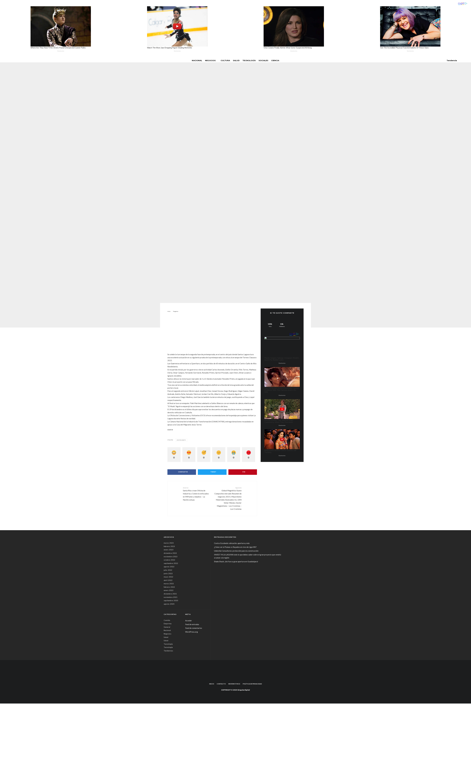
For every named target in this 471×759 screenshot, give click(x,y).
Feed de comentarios (193, 628)
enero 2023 (168, 550)
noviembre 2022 (170, 557)
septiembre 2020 (171, 601)
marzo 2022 (169, 584)
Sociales (263, 60)
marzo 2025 (169, 543)
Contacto (221, 684)
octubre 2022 (169, 560)
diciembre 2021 (170, 594)
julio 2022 (168, 570)
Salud (236, 60)
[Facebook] (234, 678)
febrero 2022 (169, 587)
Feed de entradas (192, 624)
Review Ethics (234, 684)
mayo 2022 (168, 577)
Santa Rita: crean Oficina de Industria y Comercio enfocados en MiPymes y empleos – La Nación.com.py (196, 494)
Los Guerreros (173, 363)
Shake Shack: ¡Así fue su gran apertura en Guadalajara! (236, 561)
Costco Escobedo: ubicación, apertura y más (232, 543)
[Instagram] (237, 678)
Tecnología (249, 60)
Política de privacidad (252, 684)
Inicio (211, 684)
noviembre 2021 (170, 597)
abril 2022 (168, 580)
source (170, 429)
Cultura (225, 60)
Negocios (210, 60)
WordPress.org (191, 632)
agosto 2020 (169, 604)
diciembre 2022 (170, 553)
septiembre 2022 (171, 563)
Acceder (188, 620)
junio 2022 (168, 573)
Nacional (197, 60)
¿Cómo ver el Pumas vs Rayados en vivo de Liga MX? (235, 547)
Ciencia (275, 60)
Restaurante (181, 440)
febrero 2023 (169, 546)
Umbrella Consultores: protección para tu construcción (236, 551)
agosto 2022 (169, 567)
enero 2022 (168, 590)
